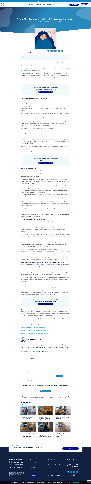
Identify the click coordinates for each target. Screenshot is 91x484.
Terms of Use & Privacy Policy (32, 351)
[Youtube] (77, 472)
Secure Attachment (43, 264)
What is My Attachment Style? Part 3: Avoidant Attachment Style (33, 330)
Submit (70, 448)
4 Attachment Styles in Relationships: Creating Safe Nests (62, 435)
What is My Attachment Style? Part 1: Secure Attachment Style (33, 327)
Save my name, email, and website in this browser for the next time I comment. (46, 373)
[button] (48, 51)
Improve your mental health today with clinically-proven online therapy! (45, 88)
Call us (34, 320)
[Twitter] (71, 472)
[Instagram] (74, 472)
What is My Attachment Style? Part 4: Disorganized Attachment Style (34, 333)
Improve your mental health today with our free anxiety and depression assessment (45, 386)
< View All (22, 404)
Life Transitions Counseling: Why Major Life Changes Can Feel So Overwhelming (45, 435)
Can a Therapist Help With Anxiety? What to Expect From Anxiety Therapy (28, 435)
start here (39, 320)
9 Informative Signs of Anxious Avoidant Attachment (27, 418)
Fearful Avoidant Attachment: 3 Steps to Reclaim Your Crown (44, 418)
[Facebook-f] (68, 472)
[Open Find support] (33, 4)
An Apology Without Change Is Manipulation (62, 418)
